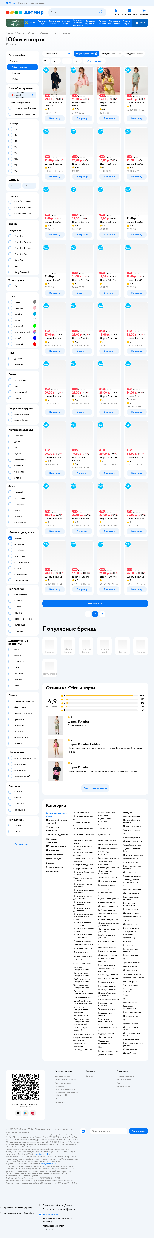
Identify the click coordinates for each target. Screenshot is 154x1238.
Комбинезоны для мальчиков (106, 813)
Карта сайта (60, 1102)
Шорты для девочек (107, 951)
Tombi (126, 920)
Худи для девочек (106, 982)
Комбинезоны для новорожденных (81, 980)
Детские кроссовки (132, 889)
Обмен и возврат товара (66, 1079)
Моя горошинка (80, 1015)
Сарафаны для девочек (83, 865)
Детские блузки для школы (82, 841)
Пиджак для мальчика (133, 855)
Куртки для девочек (107, 990)
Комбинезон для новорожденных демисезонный (81, 1021)
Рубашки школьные (82, 941)
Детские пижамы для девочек (107, 914)
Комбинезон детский (108, 1051)
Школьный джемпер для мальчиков (82, 936)
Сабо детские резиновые (129, 932)
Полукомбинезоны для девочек (107, 994)
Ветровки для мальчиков (79, 1044)
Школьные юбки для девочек (82, 847)
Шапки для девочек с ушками (133, 1044)
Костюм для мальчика (108, 825)
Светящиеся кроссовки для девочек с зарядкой (107, 1021)
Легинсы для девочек (108, 906)
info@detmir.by (42, 1154)
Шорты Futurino (78, 721)
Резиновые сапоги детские (131, 898)
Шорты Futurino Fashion (84, 744)
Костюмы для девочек (108, 978)
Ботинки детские (131, 928)
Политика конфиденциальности (65, 1087)
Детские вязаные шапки (131, 1028)
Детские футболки (131, 816)
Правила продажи (63, 1083)
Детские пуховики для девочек (108, 930)
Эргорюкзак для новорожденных (81, 986)
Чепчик (126, 995)
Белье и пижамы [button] (54, 867)
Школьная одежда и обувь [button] (56, 814)
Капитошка (128, 945)
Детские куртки (105, 1054)
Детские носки (130, 959)
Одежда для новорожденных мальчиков (81, 1009)
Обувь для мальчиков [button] (51, 840)
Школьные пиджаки (82, 948)
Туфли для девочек (106, 1009)
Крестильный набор (82, 997)
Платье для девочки (107, 881)
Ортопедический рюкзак (131, 990)
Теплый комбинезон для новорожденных (82, 1002)
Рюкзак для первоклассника (130, 1007)
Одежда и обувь (25, 32)
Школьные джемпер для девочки (82, 909)
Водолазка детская (131, 837)
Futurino (127, 941)
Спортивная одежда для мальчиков (82, 1038)
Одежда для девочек (107, 902)
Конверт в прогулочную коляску (83, 992)
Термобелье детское (132, 845)
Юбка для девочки (106, 885)
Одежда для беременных (104, 1042)
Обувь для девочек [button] (56, 846)
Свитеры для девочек (108, 920)
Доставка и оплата (63, 1076)
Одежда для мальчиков (108, 868)
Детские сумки (130, 1020)
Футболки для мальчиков (104, 819)
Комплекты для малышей (80, 1029)
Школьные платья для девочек (83, 853)
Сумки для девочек (132, 1049)
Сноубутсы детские (132, 876)
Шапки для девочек (132, 1012)
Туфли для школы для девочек (82, 879)
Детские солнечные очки (132, 1034)
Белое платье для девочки (106, 960)
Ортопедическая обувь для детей (131, 880)
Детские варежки (131, 999)
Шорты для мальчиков (108, 858)
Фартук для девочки (82, 868)
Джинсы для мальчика (108, 877)
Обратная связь (62, 1098)
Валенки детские (131, 909)
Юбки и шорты (62, 32)
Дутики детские (130, 924)
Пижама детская (130, 966)
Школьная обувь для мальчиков (82, 885)
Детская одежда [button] (54, 854)
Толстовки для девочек (108, 889)
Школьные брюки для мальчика (83, 835)
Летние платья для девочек (106, 969)
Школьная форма (81, 813)
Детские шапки (130, 1002)
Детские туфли (105, 1037)
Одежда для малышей (83, 963)
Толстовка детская (131, 830)
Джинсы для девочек (107, 955)
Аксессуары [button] (52, 871)
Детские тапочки (131, 893)
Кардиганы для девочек (105, 893)
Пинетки (77, 960)
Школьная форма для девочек (83, 817)
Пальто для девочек (107, 947)
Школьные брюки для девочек (83, 873)
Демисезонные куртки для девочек (108, 924)
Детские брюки (130, 859)
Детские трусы (130, 981)
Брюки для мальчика (82, 1050)
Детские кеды (129, 938)
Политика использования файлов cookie (66, 1093)
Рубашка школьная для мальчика (83, 859)
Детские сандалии (131, 913)
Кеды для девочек (106, 1033)
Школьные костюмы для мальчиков (82, 897)
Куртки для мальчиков (83, 1034)
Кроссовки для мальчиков (105, 1004)
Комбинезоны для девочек (106, 936)
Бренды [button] (50, 862)
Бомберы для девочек (108, 974)
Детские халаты (130, 970)
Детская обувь (129, 872)
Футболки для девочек (108, 898)
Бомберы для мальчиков (104, 853)
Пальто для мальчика (107, 844)
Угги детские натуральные (129, 904)
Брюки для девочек (107, 965)
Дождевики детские (132, 841)
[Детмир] (25, 12)
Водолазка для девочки (108, 999)
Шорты (16, 73)
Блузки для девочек (107, 986)
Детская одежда (80, 952)
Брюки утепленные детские (132, 867)
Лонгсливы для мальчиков (105, 872)
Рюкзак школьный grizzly (81, 823)
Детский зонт (129, 1053)
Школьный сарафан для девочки (82, 924)
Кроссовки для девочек (105, 1014)
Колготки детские (131, 955)
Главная (10, 32)
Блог (119, 1083)
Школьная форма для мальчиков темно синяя (83, 916)
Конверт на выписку (82, 956)
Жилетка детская (131, 834)
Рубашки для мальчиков (104, 835)
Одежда (44, 32)
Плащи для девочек (132, 826)
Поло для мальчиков (107, 840)
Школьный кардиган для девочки (82, 903)
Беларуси (24, 1132)
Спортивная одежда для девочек (107, 942)
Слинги (101, 1047)
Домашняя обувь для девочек (107, 1028)
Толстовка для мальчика (104, 829)
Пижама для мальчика (108, 848)
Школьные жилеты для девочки (83, 930)
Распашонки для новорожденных (81, 974)
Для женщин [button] (53, 850)
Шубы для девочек (106, 910)
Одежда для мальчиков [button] (52, 829)
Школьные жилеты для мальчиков (83, 891)
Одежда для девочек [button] (57, 834)
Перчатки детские (131, 1016)
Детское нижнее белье (133, 978)
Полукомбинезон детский (131, 821)
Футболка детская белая (131, 850)
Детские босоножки (132, 917)
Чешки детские (130, 886)
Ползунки (127, 813)
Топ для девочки (130, 985)
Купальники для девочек (130, 950)
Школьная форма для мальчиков (83, 829)
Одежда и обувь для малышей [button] (56, 822)
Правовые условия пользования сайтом (53, 1129)
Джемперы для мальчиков (105, 862)
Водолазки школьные (83, 945)
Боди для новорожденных (81, 968)
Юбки (15, 79)
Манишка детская (131, 1039)
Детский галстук (130, 1023)
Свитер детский (130, 862)
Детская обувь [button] (53, 858)
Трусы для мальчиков (132, 974)
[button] (140, 23)
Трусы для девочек (131, 962)
